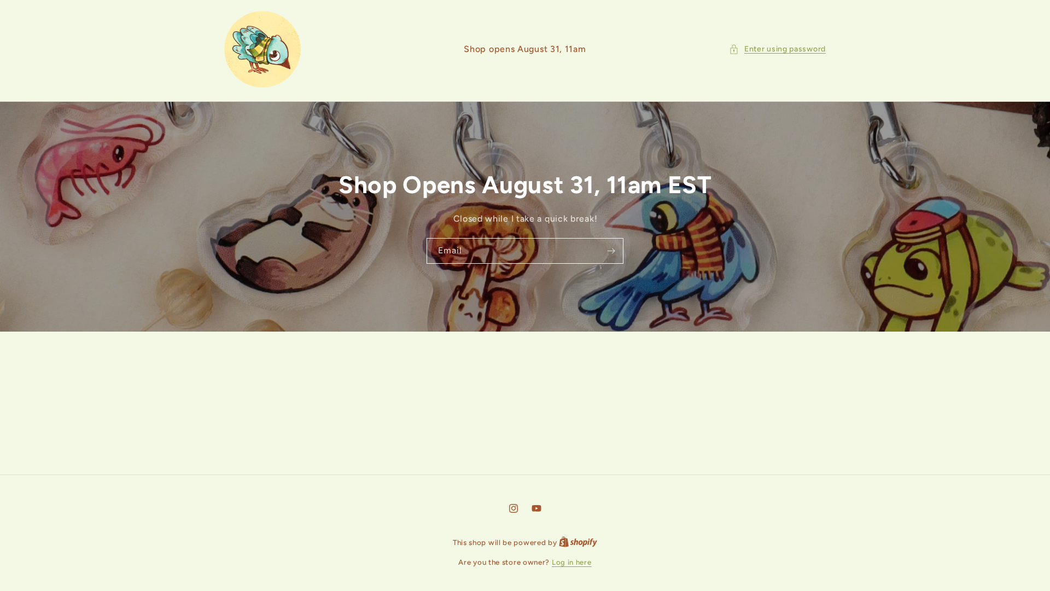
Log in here (572, 562)
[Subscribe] (611, 251)
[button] (777, 49)
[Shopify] (578, 542)
